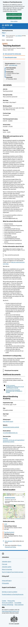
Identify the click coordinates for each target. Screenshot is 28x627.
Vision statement (19, 604)
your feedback (18, 35)
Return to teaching (7, 569)
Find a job (4, 564)
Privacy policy (11, 600)
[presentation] (14, 506)
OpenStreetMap (17, 518)
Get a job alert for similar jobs (13, 54)
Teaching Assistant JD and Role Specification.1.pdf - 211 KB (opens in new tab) (14, 391)
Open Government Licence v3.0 (10, 611)
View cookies (14, 21)
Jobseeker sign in (6, 561)
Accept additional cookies (14, 14)
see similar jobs (13, 65)
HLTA (5, 524)
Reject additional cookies (14, 18)
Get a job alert (8, 541)
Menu (3, 33)
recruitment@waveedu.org (10, 433)
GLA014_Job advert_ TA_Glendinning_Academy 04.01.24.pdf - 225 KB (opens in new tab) (15, 387)
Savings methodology (7, 604)
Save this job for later (11, 57)
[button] (14, 506)
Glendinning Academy (10, 497)
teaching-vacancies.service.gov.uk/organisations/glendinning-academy (13, 440)
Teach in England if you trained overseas (12, 572)
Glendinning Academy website (11, 427)
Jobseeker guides (6, 567)
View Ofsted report (8, 421)
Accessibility (17, 602)
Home (3, 40)
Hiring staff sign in (6, 580)
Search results (9, 40)
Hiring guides (5, 583)
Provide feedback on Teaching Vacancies (12, 594)
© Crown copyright (14, 623)
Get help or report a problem (9, 592)
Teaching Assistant (9, 532)
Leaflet (9, 518)
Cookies (4, 600)
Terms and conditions (7, 602)
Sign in (3, 27)
